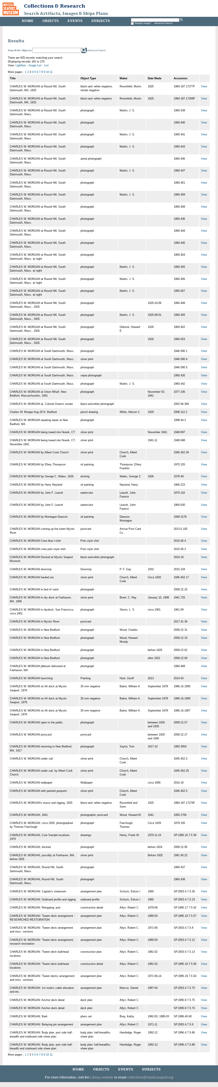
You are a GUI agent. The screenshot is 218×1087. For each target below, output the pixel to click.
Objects (50, 20)
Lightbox (21, 65)
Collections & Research (54, 6)
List (46, 65)
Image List (35, 65)
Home (27, 20)
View (204, 86)
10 (47, 72)
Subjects (100, 20)
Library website (101, 1077)
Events (74, 20)
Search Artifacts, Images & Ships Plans (66, 13)
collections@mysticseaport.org (150, 1077)
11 (51, 72)
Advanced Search (163, 23)
